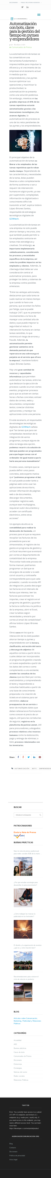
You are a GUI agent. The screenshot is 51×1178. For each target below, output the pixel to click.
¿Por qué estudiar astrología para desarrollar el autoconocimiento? (26, 884)
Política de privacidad (17, 1156)
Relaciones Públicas (21, 1080)
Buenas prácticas (20, 1048)
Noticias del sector (20, 1072)
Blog (11, 1144)
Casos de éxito (19, 1052)
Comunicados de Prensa (22, 47)
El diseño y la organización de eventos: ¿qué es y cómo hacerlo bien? (28, 946)
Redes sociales (19, 1076)
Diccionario (13, 2)
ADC (15, 1044)
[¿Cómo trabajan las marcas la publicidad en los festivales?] (23, 929)
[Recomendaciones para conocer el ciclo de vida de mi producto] (23, 992)
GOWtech (14, 218)
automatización (22, 768)
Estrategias (18, 1068)
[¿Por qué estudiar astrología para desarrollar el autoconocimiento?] (23, 898)
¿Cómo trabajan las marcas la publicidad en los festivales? (24, 915)
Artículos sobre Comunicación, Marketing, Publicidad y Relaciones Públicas (27, 1020)
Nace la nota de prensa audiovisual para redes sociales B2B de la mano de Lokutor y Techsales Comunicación (28, 852)
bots (34, 768)
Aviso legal (13, 1160)
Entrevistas (18, 1064)
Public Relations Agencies (30, 2)
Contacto (12, 1148)
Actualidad (17, 1040)
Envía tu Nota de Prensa (25, 832)
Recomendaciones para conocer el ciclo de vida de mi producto (26, 978)
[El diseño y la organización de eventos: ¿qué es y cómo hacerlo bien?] (23, 960)
